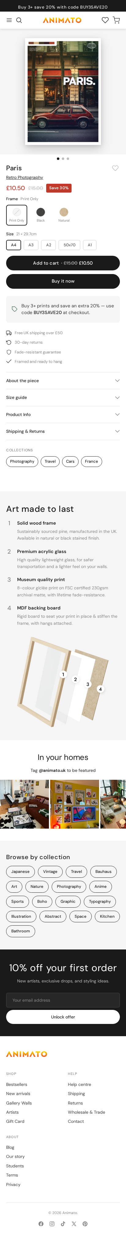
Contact (76, 1121)
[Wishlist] (105, 20)
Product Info (18, 414)
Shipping (76, 1093)
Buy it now (63, 281)
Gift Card (15, 1121)
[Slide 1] (58, 158)
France (91, 461)
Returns (75, 1103)
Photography (22, 461)
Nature (37, 886)
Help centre (79, 1084)
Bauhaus (103, 871)
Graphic (68, 901)
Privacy (13, 1184)
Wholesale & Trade (86, 1112)
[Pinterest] (85, 1224)
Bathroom (20, 931)
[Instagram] (52, 1224)
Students (15, 1166)
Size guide (16, 397)
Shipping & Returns (25, 431)
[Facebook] (41, 1224)
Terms (12, 1175)
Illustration (21, 916)
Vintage (50, 871)
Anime (100, 886)
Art (14, 886)
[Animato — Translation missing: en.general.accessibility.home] (63, 1054)
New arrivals (18, 1093)
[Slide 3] (68, 158)
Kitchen (107, 916)
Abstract (53, 916)
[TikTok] (63, 1224)
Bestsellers (16, 1084)
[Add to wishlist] (115, 168)
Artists (12, 1112)
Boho (42, 901)
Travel (50, 461)
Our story (15, 1156)
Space (81, 916)
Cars (70, 461)
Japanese (20, 871)
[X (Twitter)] (74, 1224)
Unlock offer (63, 1017)
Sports (17, 901)
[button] (19, 20)
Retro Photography (24, 177)
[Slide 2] (63, 158)
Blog (10, 1147)
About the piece (22, 380)
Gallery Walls (19, 1103)
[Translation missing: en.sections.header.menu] (9, 20)
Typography (100, 901)
